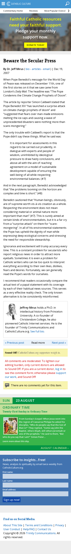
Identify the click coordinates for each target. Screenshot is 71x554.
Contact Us (44, 529)
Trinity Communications (41, 533)
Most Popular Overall (55, 10)
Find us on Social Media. (19, 519)
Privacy (59, 525)
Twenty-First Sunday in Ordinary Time (25, 411)
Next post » (59, 342)
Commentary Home (13, 10)
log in (58, 369)
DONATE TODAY (35, 45)
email (46, 69)
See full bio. (37, 331)
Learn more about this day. (16, 441)
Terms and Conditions (39, 525)
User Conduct (11, 529)
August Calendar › (55, 448)
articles (36, 69)
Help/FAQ (29, 529)
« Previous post (14, 342)
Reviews (33, 10)
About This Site (12, 525)
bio (28, 69)
